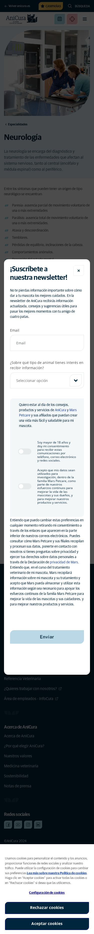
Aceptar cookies (47, 924)
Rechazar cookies (47, 908)
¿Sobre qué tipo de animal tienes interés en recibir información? (46, 365)
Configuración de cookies (47, 892)
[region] (47, 889)
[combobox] (47, 380)
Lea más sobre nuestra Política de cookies (57, 873)
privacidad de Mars (64, 562)
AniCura (60, 410)
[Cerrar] (78, 270)
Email (14, 330)
